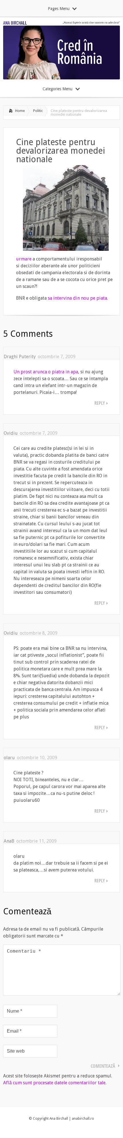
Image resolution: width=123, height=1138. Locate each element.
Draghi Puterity (20, 356)
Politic (38, 111)
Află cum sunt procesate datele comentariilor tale (54, 1082)
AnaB (9, 841)
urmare (23, 259)
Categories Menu (57, 89)
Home (20, 111)
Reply (99, 403)
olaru (9, 757)
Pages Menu (59, 8)
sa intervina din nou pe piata (77, 298)
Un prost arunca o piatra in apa (45, 371)
